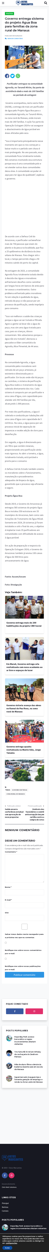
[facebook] (14, 1011)
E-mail (8, 900)
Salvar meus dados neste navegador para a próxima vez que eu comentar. (24, 935)
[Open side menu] (3, 3)
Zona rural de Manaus (16, 794)
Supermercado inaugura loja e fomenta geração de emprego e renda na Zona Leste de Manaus (28, 1079)
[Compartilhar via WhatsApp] (18, 76)
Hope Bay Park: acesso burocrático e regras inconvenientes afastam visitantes (25, 1040)
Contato (5, 1211)
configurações (11, 1243)
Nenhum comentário (15, 38)
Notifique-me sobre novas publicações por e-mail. (23, 967)
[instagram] (34, 1011)
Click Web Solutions (9, 1187)
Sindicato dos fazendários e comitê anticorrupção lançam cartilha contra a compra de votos (34, 814)
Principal (5, 1203)
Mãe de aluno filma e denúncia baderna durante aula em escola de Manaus (28, 1066)
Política (9, 13)
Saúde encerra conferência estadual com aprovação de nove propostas (14, 813)
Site (7, 913)
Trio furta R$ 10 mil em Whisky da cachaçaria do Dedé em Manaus (27, 1054)
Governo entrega (19, 790)
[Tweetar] (12, 76)
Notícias (5, 1207)
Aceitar (7, 1248)
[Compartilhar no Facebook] (7, 76)
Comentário (11, 852)
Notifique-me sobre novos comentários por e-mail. (23, 951)
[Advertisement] (24, 209)
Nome (8, 887)
